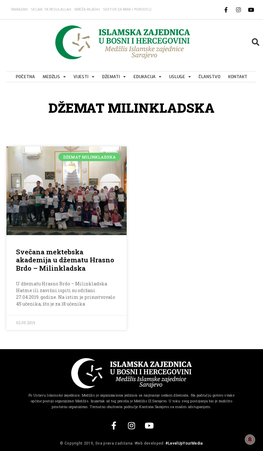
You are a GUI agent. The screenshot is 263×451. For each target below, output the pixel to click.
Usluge (177, 76)
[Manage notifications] (250, 439)
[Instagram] (238, 9)
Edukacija (144, 76)
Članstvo (209, 76)
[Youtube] (251, 9)
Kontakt (237, 76)
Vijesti (81, 76)
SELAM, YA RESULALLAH (51, 9)
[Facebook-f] (226, 9)
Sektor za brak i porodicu (127, 9)
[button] (255, 42)
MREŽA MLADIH (87, 9)
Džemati (111, 76)
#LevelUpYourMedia (184, 443)
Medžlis (51, 76)
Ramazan (19, 9)
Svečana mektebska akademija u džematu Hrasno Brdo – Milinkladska (65, 259)
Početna (25, 76)
